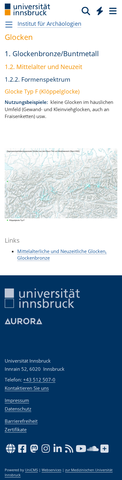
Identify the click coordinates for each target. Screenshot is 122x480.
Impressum (17, 400)
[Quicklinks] (100, 11)
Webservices (51, 470)
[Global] (98, 10)
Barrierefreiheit (21, 421)
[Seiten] (112, 11)
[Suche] (86, 11)
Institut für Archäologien (49, 23)
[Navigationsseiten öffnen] (8, 24)
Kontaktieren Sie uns (27, 388)
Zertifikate (16, 429)
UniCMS (31, 470)
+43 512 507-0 (39, 379)
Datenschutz (18, 409)
